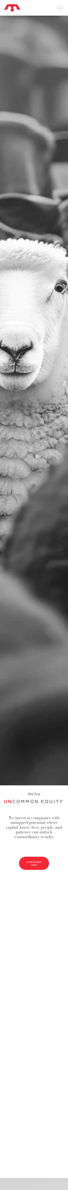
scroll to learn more (34, 863)
